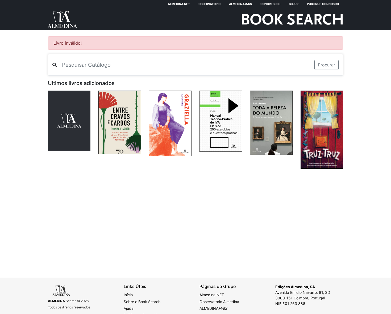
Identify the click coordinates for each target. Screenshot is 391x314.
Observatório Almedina (219, 301)
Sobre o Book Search (142, 301)
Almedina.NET (179, 4)
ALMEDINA (213, 308)
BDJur (293, 4)
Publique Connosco (323, 4)
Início (128, 294)
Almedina (240, 4)
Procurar (326, 64)
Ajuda (129, 308)
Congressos (270, 4)
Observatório (209, 4)
